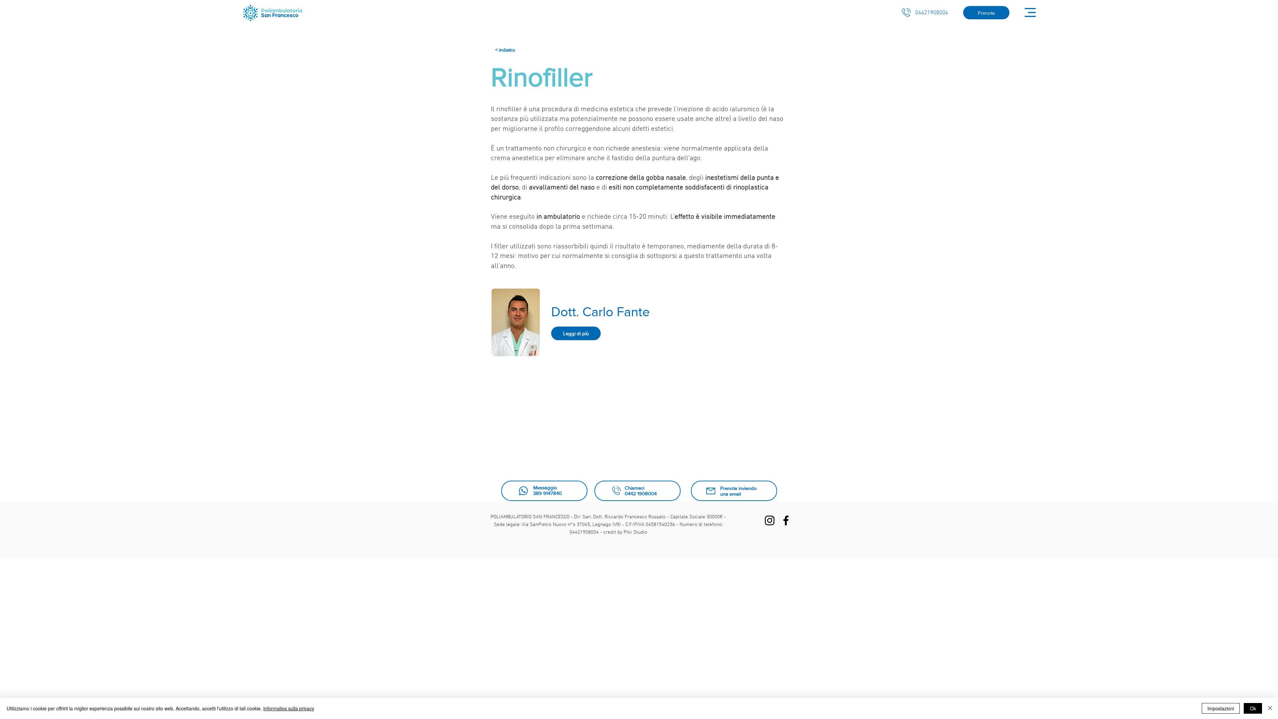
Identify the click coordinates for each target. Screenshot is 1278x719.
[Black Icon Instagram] (769, 520)
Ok (1253, 708)
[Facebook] (785, 520)
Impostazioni (1220, 708)
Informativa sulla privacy (288, 708)
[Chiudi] (1270, 708)
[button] (1030, 12)
